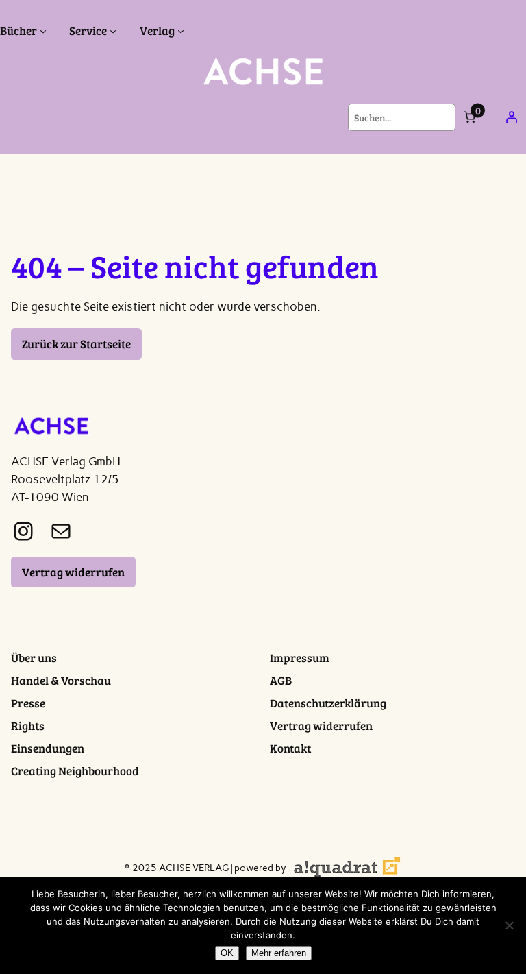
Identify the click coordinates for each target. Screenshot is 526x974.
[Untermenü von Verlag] (180, 30)
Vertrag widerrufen (73, 572)
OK (227, 953)
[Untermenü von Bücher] (43, 30)
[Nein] (509, 925)
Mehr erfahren (278, 953)
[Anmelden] (511, 117)
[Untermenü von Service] (113, 30)
